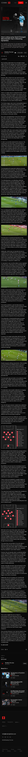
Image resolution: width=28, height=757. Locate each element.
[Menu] (26, 2)
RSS (3, 750)
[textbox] (14, 354)
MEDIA (16, 722)
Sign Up (20, 2)
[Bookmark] (6, 56)
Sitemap (9, 750)
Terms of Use (5, 749)
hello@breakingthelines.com (9, 734)
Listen (23, 56)
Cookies (19, 749)
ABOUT (4, 726)
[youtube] (7, 737)
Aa (18, 56)
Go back (5, 2)
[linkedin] (5, 737)
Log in (15, 2)
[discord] (10, 737)
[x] (3, 737)
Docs (15, 750)
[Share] (26, 56)
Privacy (12, 749)
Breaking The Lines (9, 52)
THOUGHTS (10, 722)
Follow (25, 663)
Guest (21, 750)
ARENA (3, 722)
